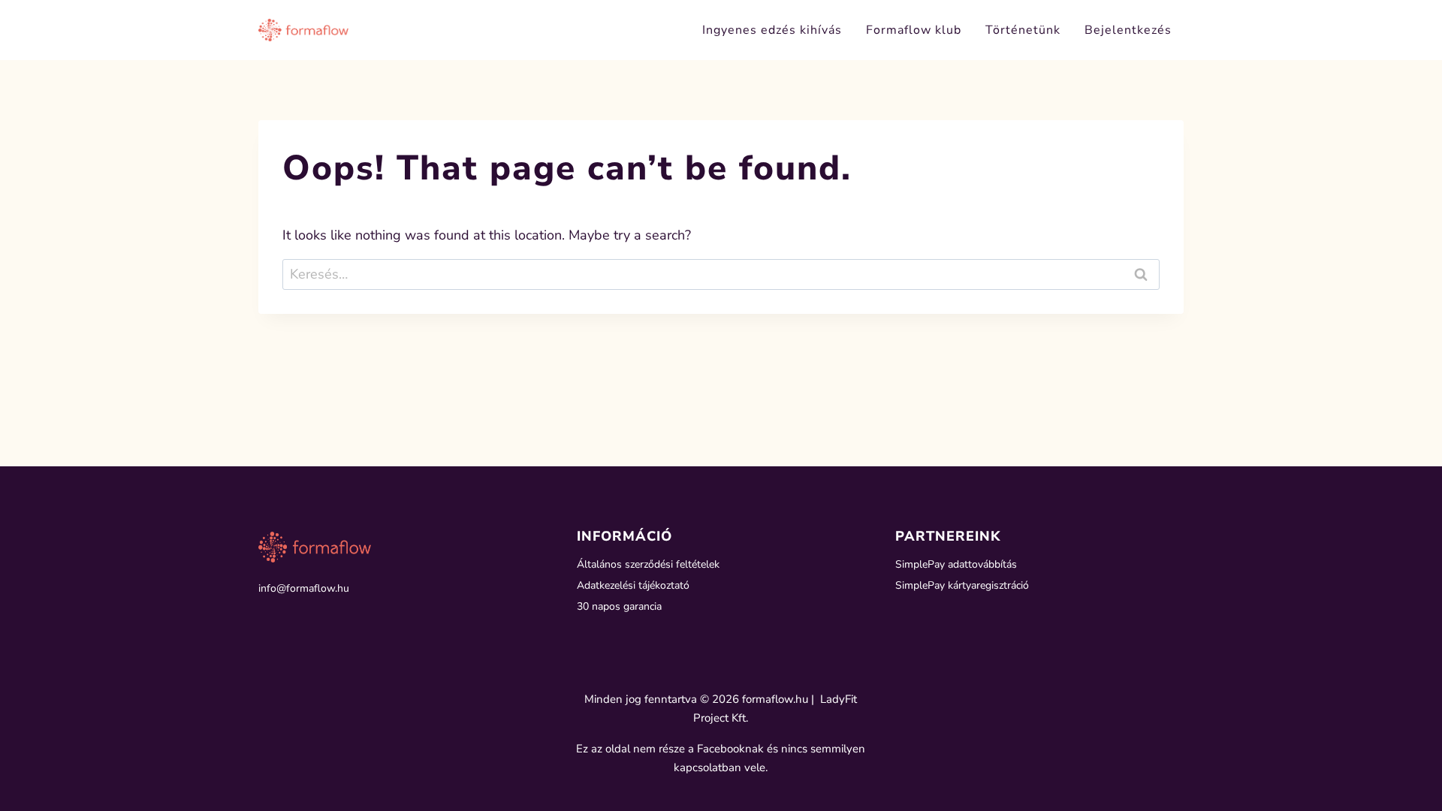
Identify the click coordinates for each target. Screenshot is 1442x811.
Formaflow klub (913, 30)
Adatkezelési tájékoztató (633, 585)
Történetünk (1022, 30)
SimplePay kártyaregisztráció (962, 585)
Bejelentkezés (1128, 30)
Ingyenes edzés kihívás (772, 30)
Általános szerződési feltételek (648, 564)
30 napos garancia (619, 606)
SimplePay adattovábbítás (956, 564)
